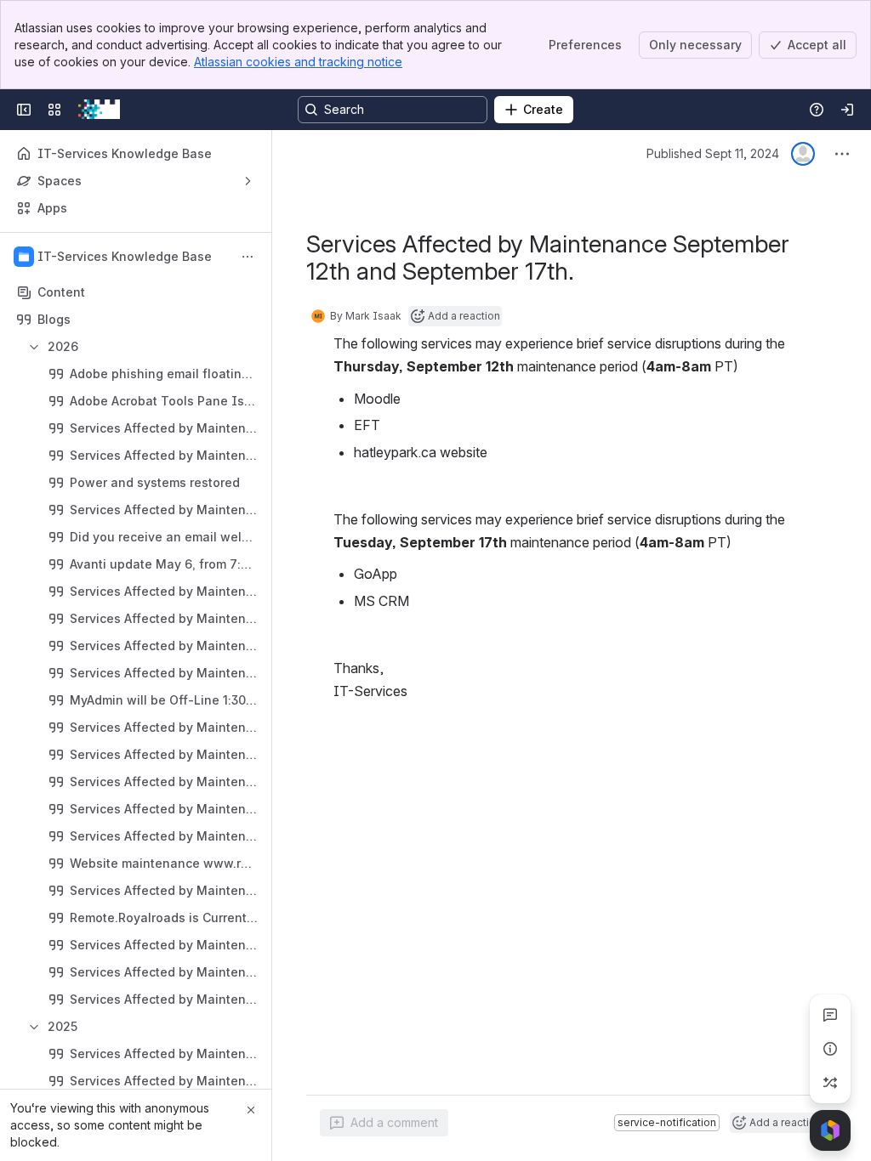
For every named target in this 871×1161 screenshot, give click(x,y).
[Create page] (830, 1082)
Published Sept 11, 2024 (712, 153)
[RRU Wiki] (99, 109)
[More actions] (247, 256)
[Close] (251, 1110)
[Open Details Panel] (830, 1048)
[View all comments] (830, 1014)
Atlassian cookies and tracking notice (298, 61)
